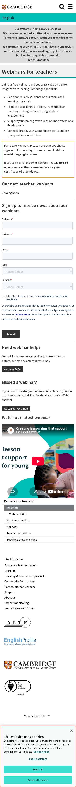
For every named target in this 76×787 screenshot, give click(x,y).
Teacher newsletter (19, 533)
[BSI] (17, 701)
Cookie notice (41, 751)
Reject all (38, 769)
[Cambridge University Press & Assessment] (30, 677)
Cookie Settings (38, 759)
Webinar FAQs (18, 514)
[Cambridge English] (17, 7)
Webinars (12, 507)
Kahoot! (12, 527)
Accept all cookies (38, 780)
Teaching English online (22, 539)
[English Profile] (20, 652)
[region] (38, 756)
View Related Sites (35, 716)
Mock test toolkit (18, 520)
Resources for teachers (18, 501)
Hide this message (38, 60)
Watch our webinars (16, 408)
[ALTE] (17, 634)
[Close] (72, 731)
